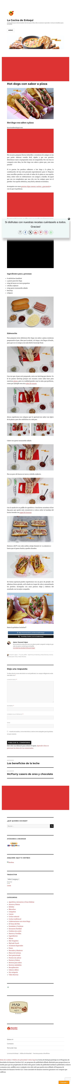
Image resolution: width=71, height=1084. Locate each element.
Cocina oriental (14, 916)
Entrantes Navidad (15, 929)
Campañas (12, 912)
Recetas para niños (12, 656)
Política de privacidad (20, 1060)
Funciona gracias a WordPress (41, 1053)
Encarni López (13, 654)
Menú (10, 30)
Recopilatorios (14, 967)
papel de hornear (25, 512)
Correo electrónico (15, 714)
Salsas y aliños (14, 970)
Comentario (12, 679)
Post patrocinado (14, 955)
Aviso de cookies (5, 1060)
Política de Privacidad (26, 1053)
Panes (11, 948)
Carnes (51, 654)
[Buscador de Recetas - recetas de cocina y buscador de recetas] (30, 1028)
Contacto (10, 1044)
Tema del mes (12, 1048)
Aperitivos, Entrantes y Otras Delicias (38, 654)
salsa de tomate (31, 383)
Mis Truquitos (13, 941)
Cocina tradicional (15, 919)
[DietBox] (30, 862)
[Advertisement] (36, 69)
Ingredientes (13, 936)
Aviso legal (32, 1060)
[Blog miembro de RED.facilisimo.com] (30, 987)
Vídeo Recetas (22, 656)
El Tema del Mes (14, 924)
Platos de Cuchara (15, 953)
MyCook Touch (14, 943)
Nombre (10, 705)
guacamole (46, 186)
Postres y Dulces (14, 960)
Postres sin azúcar (15, 958)
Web (8, 722)
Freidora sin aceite (15, 931)
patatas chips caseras (28, 186)
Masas (11, 938)
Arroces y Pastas (14, 904)
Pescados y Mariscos (16, 950)
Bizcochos (12, 909)
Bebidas (11, 907)
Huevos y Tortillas (15, 933)
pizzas (15, 381)
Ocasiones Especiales (16, 945)
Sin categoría (13, 972)
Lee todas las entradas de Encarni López (24, 648)
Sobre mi (10, 1039)
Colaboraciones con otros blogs (19, 921)
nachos (38, 186)
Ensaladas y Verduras (16, 926)
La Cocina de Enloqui (20, 20)
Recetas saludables (15, 965)
